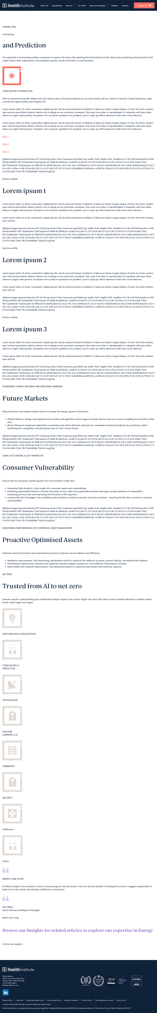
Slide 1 (5, 136)
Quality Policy (7, 1000)
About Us (44, 5)
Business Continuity (71, 1000)
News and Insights (97, 5)
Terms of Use (121, 1000)
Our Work (82, 5)
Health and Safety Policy (35, 1000)
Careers (125, 5)
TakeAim (114, 5)
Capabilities (57, 5)
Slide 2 (5, 144)
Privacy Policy (86, 1000)
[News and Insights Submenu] (107, 5)
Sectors (69, 5)
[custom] (5, 992)
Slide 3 (5, 151)
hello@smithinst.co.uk (10, 985)
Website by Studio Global (42, 1004)
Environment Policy (54, 1000)
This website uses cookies (104, 1000)
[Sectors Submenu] (74, 5)
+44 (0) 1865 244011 (9, 983)
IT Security (19, 1000)
